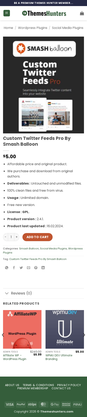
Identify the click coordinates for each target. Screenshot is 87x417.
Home (8, 27)
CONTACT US (61, 388)
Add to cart (38, 237)
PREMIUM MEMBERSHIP (32, 388)
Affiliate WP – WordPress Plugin (14, 357)
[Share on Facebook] (14, 268)
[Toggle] (7, 293)
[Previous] (3, 343)
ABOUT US (12, 385)
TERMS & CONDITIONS (38, 385)
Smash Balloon (29, 248)
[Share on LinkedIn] (43, 268)
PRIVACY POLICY (69, 385)
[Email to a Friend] (28, 268)
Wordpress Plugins (32, 27)
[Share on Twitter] (21, 268)
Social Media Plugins (67, 27)
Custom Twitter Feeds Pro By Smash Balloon (38, 259)
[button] (6, 13)
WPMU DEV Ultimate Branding (59, 357)
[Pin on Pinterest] (36, 268)
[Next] (83, 343)
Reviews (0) (21, 293)
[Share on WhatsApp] (6, 268)
